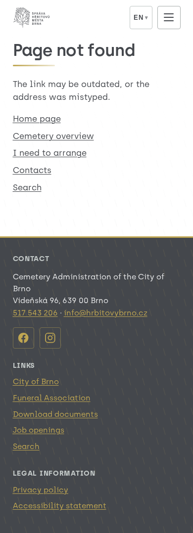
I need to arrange (50, 153)
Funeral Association (52, 397)
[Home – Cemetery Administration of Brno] (68, 17)
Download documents (55, 414)
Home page (37, 119)
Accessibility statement (59, 505)
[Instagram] (50, 338)
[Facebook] (23, 338)
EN (141, 17)
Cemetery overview (53, 136)
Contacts (32, 170)
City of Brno (36, 381)
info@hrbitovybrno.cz (105, 312)
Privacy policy (40, 489)
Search (27, 187)
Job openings (38, 430)
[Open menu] (169, 17)
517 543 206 (35, 312)
